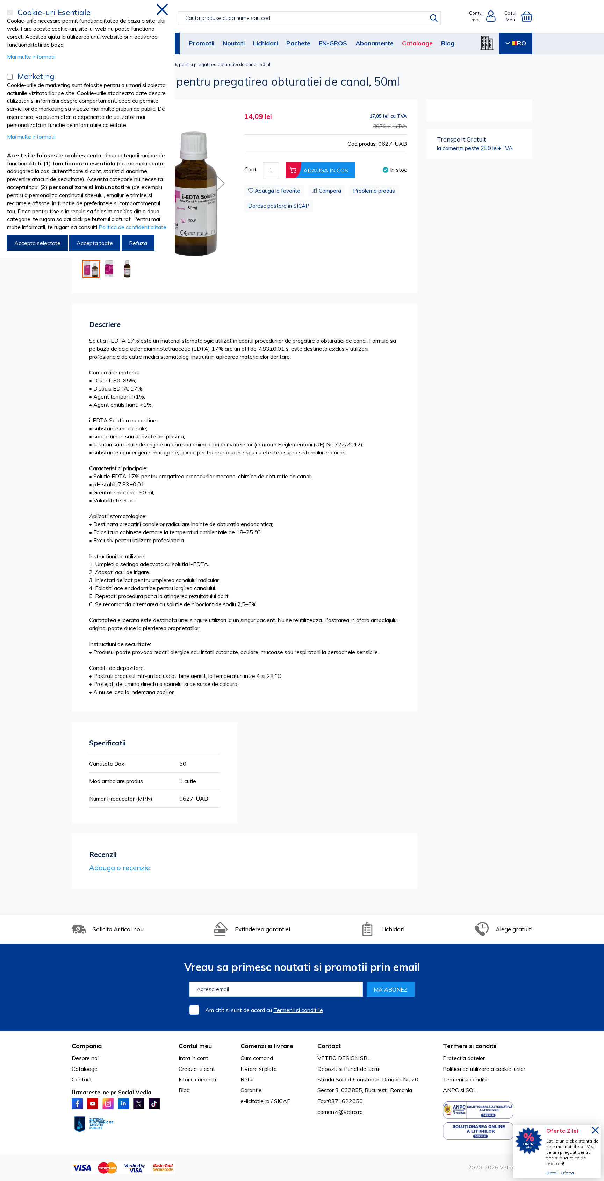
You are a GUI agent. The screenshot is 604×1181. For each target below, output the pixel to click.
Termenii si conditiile (298, 1010)
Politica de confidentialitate (132, 226)
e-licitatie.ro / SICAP (265, 1100)
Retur (247, 1079)
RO (521, 43)
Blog (447, 43)
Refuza (138, 242)
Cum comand (256, 1057)
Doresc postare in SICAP (278, 205)
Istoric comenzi (197, 1079)
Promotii (201, 43)
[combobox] (309, 18)
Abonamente (374, 43)
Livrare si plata (258, 1068)
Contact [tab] (329, 1046)
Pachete (298, 43)
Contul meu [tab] (195, 1046)
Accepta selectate (37, 242)
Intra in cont (193, 1057)
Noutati (234, 43)
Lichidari (265, 43)
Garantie (251, 1090)
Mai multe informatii (31, 56)
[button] (221, 183)
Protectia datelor (464, 1057)
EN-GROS (333, 43)
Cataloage (417, 43)
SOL (471, 1090)
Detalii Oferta (560, 1172)
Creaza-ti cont (197, 1068)
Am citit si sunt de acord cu (264, 1010)
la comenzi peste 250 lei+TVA (475, 143)
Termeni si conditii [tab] (469, 1046)
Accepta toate (95, 242)
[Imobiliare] (487, 43)
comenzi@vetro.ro (340, 1111)
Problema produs (374, 190)
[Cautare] (434, 18)
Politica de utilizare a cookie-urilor (484, 1068)
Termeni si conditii (465, 1079)
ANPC (451, 1090)
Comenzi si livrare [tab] (266, 1046)
